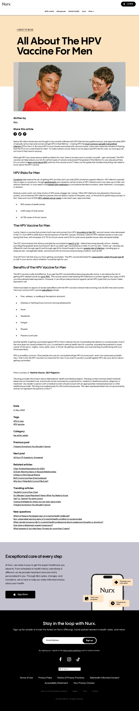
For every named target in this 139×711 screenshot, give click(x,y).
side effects (47, 290)
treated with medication (58, 185)
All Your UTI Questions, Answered (28, 458)
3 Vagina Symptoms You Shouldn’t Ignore (31, 447)
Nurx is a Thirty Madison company (54, 691)
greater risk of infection (94, 248)
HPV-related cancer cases (49, 198)
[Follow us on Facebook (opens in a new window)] (60, 660)
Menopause (61, 11)
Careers (95, 691)
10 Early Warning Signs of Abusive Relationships (34, 472)
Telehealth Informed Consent (104, 678)
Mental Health (73, 11)
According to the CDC (86, 232)
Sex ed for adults (20, 436)
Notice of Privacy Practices (70, 678)
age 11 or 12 (73, 243)
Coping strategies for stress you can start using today (37, 502)
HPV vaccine (18, 424)
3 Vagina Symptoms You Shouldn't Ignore (31, 505)
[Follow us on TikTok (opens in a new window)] (78, 660)
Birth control (49, 11)
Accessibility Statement (56, 683)
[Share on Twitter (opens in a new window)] (20, 134)
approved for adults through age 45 (108, 257)
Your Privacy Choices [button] (83, 683)
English (65, 669)
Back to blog (25, 30)
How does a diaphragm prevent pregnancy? (33, 525)
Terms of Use (26, 678)
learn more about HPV (37, 162)
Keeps (75, 691)
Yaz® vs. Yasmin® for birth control (28, 499)
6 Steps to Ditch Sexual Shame (26, 475)
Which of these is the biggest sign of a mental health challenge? (41, 516)
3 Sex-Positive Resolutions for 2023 (29, 469)
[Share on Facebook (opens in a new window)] (15, 134)
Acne (84, 11)
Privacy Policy (45, 678)
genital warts (50, 182)
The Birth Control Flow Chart (25, 492)
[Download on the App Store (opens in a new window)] (20, 594)
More (90, 11)
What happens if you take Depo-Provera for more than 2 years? (41, 529)
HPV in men (18, 421)
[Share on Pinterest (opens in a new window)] (25, 134)
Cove (85, 691)
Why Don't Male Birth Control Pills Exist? (30, 481)
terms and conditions (72, 651)
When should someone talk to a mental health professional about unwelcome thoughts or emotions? (58, 522)
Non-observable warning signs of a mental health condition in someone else (47, 519)
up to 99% (45, 277)
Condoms (17, 180)
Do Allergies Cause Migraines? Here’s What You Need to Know (40, 496)
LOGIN (130, 4)
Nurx (15, 122)
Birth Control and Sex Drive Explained (29, 478)
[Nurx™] (6, 4)
